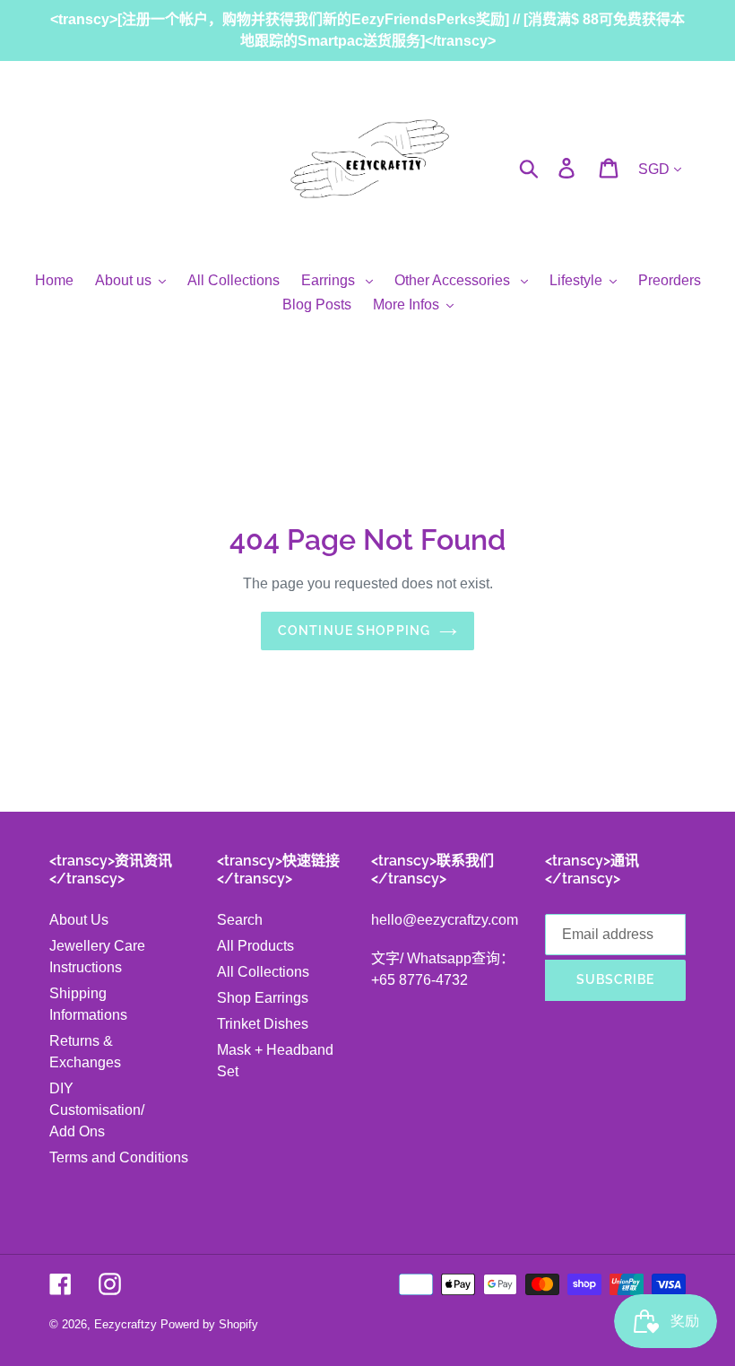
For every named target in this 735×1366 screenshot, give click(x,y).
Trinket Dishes (262, 1023)
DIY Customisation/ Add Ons (96, 1110)
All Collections (263, 971)
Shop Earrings (262, 997)
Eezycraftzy (125, 1324)
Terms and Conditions (118, 1157)
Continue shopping (354, 630)
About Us (78, 919)
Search (240, 919)
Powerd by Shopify (209, 1324)
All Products (255, 945)
